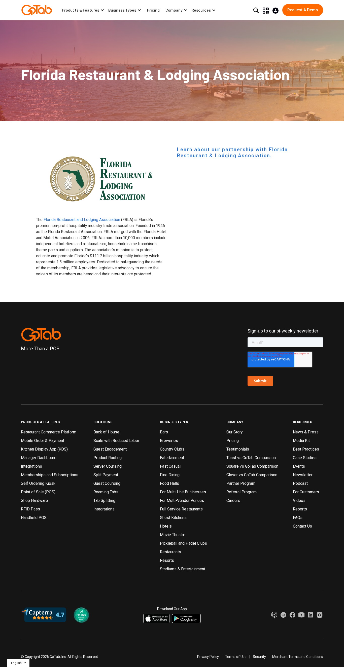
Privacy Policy (208, 657)
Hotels (166, 526)
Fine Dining (170, 474)
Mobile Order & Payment (42, 440)
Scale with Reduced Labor (116, 440)
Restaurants (170, 551)
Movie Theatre (172, 534)
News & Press (306, 432)
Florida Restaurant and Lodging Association (82, 219)
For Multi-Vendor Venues (182, 500)
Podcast (300, 483)
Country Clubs (172, 449)
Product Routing (107, 457)
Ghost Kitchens (173, 517)
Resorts (167, 560)
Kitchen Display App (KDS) (44, 449)
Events (299, 466)
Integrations (31, 466)
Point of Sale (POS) (38, 492)
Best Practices (306, 449)
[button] (83, 10)
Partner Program (240, 483)
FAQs (297, 517)
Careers (233, 500)
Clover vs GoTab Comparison (251, 474)
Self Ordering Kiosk (38, 483)
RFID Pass (30, 509)
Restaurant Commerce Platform (48, 432)
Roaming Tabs (105, 492)
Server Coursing (107, 466)
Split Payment (105, 474)
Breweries (169, 440)
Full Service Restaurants (181, 509)
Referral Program (241, 492)
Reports (300, 509)
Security (259, 657)
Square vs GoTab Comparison (252, 466)
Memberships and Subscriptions (49, 474)
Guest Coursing (106, 483)
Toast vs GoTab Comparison (251, 457)
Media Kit (301, 440)
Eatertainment (172, 457)
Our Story (234, 432)
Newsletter (303, 474)
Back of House (106, 432)
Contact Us (302, 526)
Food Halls (169, 483)
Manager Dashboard (38, 457)
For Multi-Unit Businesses (183, 492)
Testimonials (237, 449)
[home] (36, 10)
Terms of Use (236, 657)
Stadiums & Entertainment (182, 569)
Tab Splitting (104, 500)
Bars (164, 432)
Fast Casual (170, 466)
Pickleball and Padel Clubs (183, 543)
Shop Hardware (34, 500)
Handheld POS (34, 517)
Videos (299, 500)
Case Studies (305, 457)
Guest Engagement (110, 449)
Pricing (153, 10)
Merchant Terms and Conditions (297, 657)
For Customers (306, 492)
